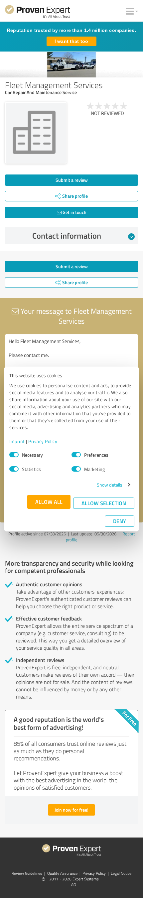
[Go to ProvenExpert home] (37, 12)
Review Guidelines (27, 873)
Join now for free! (71, 810)
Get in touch (74, 212)
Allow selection (103, 503)
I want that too (71, 41)
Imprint (17, 441)
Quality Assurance (62, 873)
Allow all (49, 501)
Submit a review (72, 180)
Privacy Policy (42, 441)
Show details (109, 485)
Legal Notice (121, 873)
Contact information (66, 235)
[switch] (76, 454)
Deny (119, 521)
